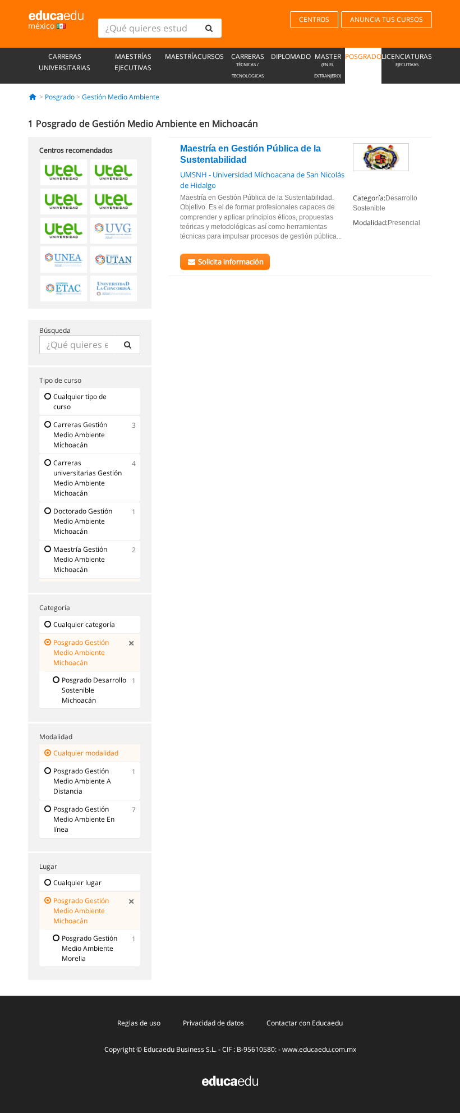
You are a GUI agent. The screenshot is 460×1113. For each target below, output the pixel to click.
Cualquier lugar (77, 882)
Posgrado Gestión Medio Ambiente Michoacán (81, 652)
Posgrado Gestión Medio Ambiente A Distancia (82, 781)
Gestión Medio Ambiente (120, 97)
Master (327, 65)
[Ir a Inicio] (33, 97)
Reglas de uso (138, 1023)
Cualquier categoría (84, 624)
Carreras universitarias (64, 62)
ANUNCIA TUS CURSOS (386, 19)
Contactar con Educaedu (304, 1023)
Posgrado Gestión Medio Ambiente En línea (83, 819)
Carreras (247, 65)
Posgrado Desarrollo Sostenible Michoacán (94, 690)
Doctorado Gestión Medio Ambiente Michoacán (82, 521)
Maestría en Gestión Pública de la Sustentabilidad (250, 154)
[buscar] (209, 28)
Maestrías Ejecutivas (132, 62)
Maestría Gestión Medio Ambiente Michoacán (80, 559)
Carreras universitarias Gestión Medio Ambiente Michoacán (87, 478)
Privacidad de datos (213, 1023)
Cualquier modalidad (85, 753)
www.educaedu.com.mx (319, 1049)
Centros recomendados (76, 150)
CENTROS (314, 19)
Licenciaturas (406, 59)
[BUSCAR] (127, 344)
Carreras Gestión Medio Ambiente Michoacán (80, 435)
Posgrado (363, 56)
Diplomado (291, 56)
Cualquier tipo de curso (80, 401)
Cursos (210, 56)
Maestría (181, 56)
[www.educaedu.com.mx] (230, 1080)
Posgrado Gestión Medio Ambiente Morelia (89, 948)
